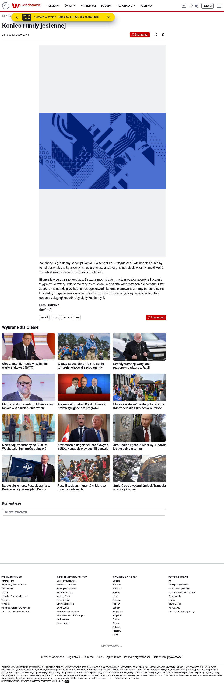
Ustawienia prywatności (167, 657)
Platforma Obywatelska (179, 588)
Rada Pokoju (7, 588)
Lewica (171, 600)
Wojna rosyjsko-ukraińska (13, 584)
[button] (194, 6)
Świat (68, 5)
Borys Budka (63, 608)
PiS (170, 581)
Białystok (117, 615)
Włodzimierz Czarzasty (68, 611)
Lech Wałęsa (63, 619)
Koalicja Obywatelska (178, 584)
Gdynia (116, 619)
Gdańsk (116, 608)
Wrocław (117, 588)
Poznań (116, 604)
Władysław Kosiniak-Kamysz (70, 615)
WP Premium (88, 5)
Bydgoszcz (118, 611)
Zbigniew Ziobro (64, 592)
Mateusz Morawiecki (66, 584)
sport (55, 317)
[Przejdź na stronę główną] (5, 8)
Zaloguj (208, 5)
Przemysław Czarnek (67, 588)
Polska (51, 5)
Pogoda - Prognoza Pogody (14, 596)
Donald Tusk (63, 600)
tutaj (67, 681)
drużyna (67, 317)
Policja (4, 592)
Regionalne (124, 5)
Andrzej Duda (63, 596)
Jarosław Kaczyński (66, 581)
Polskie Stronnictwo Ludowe (181, 592)
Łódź (115, 596)
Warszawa (118, 584)
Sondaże (5, 604)
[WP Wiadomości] (29, 6)
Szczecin (117, 600)
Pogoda (106, 5)
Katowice (117, 627)
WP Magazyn (7, 581)
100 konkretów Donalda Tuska (15, 611)
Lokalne (116, 581)
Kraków (116, 592)
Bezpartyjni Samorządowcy (181, 611)
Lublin (115, 635)
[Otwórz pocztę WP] (184, 6)
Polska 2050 (174, 608)
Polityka (146, 5)
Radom (116, 623)
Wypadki (5, 600)
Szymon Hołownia (65, 604)
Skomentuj (141, 34)
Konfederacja (174, 596)
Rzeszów (117, 631)
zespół (44, 317)
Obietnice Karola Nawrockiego (15, 608)
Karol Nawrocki (64, 623)
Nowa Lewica (174, 604)
